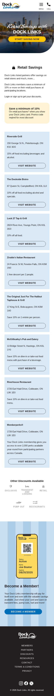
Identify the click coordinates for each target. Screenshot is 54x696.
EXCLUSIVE (11, 491)
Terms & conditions (27, 667)
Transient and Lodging (27, 492)
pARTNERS (27, 650)
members (27, 646)
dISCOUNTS (27, 654)
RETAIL (43, 491)
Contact (27, 663)
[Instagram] (21, 683)
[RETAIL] (43, 486)
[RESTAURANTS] (35, 502)
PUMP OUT (18, 507)
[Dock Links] (11, 6)
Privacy (27, 671)
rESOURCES (27, 658)
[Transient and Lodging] (27, 486)
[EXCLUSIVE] (11, 486)
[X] (31, 683)
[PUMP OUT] (19, 502)
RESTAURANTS (37, 507)
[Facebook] (26, 683)
